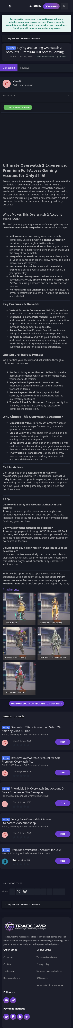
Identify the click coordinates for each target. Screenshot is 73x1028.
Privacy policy (42, 964)
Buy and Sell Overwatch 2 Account (32, 734)
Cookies (7, 964)
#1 (69, 95)
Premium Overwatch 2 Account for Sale (36, 850)
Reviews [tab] (24, 67)
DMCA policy (42, 977)
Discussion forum (11, 977)
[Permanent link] (4, 159)
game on (61, 56)
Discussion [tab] (9, 67)
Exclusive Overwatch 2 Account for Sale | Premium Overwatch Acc (32, 759)
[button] (5, 6)
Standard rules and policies (49, 971)
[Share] (64, 96)
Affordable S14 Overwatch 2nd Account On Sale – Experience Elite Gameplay (33, 790)
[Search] (64, 6)
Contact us (8, 957)
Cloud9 (12, 56)
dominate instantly (45, 56)
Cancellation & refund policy (49, 984)
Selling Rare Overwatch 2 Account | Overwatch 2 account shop (29, 821)
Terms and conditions (46, 957)
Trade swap (8, 971)
